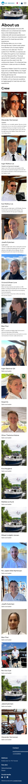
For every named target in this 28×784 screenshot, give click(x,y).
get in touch (7, 81)
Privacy (3, 770)
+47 (17, 753)
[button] (22, 3)
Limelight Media (17, 780)
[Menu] (25, 3)
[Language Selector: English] (17, 3)
